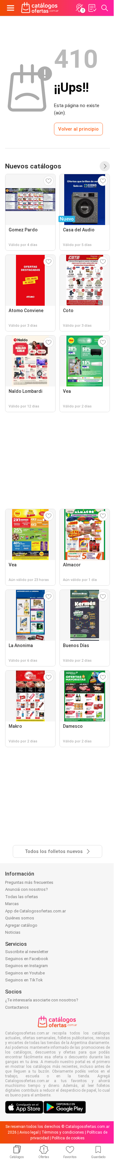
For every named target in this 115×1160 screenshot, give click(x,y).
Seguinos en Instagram (26, 965)
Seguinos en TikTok (24, 980)
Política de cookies (68, 1138)
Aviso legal (29, 1132)
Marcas (12, 903)
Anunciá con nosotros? (26, 889)
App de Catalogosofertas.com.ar (35, 911)
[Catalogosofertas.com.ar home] (40, 8)
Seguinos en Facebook (26, 958)
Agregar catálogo (21, 925)
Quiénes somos (19, 918)
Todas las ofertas (21, 896)
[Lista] (92, 8)
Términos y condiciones (63, 1132)
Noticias (12, 932)
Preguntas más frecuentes (29, 882)
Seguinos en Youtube (25, 973)
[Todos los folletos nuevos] (105, 166)
